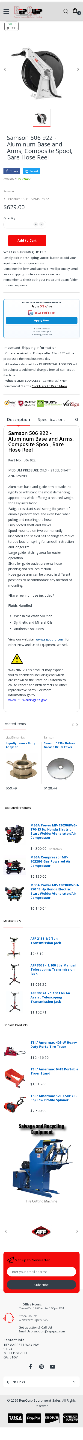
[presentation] (72, 724)
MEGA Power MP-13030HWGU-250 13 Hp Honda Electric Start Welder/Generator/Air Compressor (54, 891)
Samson (8, 191)
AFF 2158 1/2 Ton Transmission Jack (45, 941)
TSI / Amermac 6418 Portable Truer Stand (54, 1071)
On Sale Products (15, 1025)
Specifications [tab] (52, 419)
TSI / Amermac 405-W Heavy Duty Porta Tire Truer (53, 1044)
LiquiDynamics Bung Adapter (20, 745)
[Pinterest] (41, 1368)
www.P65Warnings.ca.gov (27, 700)
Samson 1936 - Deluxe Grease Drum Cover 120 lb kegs (59, 745)
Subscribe (41, 1285)
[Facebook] (30, 1368)
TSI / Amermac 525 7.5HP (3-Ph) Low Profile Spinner (53, 1098)
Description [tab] (18, 419)
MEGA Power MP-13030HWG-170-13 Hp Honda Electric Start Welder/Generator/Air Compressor (53, 831)
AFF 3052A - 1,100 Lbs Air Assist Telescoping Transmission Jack (50, 997)
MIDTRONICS (12, 921)
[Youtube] (52, 1368)
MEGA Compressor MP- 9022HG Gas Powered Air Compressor (50, 861)
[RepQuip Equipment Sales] (28, 11)
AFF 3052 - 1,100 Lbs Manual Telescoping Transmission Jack (53, 969)
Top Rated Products (17, 808)
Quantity (9, 218)
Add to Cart (27, 240)
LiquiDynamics (15, 737)
